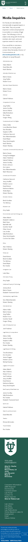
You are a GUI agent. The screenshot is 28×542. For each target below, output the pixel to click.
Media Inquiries (10, 497)
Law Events (9, 508)
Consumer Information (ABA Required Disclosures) (13, 486)
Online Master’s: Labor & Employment (14, 513)
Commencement (11, 491)
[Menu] (25, 4)
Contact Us (9, 495)
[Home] (7, 3)
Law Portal (9, 493)
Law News (8, 506)
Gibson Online (10, 518)
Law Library (9, 504)
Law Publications (11, 510)
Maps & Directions (8, 475)
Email (7, 516)
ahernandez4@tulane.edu (11, 55)
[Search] (25, 2)
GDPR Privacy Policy (15, 540)
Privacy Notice (5, 540)
